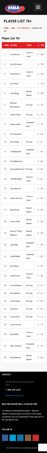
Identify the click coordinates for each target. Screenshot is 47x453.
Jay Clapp (14, 245)
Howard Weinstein (17, 169)
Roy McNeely (15, 357)
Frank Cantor (15, 301)
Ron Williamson (16, 161)
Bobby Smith (15, 124)
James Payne (15, 115)
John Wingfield (16, 179)
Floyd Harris (15, 74)
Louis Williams (16, 285)
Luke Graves (15, 276)
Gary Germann (16, 64)
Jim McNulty (15, 256)
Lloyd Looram (15, 324)
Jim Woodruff (15, 151)
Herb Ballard (15, 293)
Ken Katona (14, 266)
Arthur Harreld (16, 198)
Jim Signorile (15, 188)
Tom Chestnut (15, 134)
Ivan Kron (14, 309)
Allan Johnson (16, 346)
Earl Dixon (14, 84)
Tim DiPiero (15, 54)
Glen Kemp (14, 142)
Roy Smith (14, 334)
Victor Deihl (15, 221)
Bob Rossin (14, 210)
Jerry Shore (15, 317)
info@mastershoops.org (14, 395)
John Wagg (14, 93)
